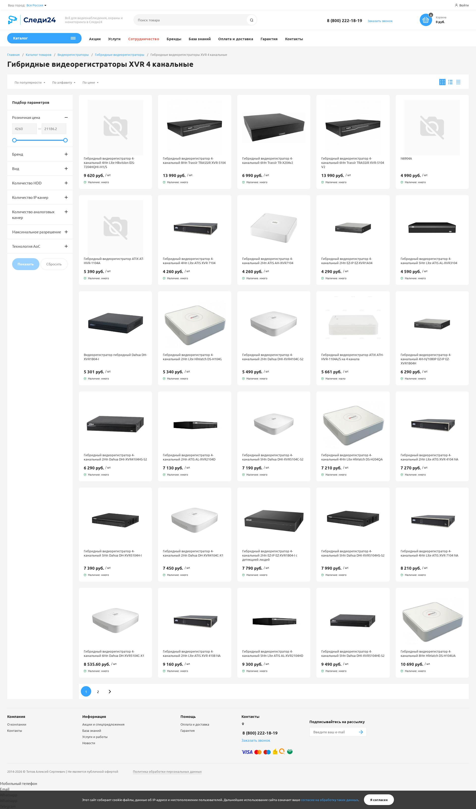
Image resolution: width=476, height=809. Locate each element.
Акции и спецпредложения (103, 724)
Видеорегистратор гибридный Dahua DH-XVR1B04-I (115, 356)
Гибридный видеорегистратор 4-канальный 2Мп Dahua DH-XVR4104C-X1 (193, 553)
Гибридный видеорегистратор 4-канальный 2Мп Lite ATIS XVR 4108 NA (192, 653)
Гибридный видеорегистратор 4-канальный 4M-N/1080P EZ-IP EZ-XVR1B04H (426, 358)
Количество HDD (27, 182)
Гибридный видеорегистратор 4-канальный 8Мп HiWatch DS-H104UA (428, 653)
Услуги (114, 38)
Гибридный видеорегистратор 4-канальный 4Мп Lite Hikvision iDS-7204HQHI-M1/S (109, 162)
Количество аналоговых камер (33, 214)
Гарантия (269, 38)
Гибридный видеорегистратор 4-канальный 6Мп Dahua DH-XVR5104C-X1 (114, 653)
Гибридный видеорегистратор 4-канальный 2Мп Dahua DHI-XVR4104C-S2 (272, 356)
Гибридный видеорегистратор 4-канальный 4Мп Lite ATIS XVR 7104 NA (429, 553)
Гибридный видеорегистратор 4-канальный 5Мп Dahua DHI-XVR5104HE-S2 (353, 653)
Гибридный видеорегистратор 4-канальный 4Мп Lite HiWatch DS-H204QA (352, 457)
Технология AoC (26, 246)
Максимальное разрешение (36, 231)
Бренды (174, 38)
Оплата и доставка (235, 38)
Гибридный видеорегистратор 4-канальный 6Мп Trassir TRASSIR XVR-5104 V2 (352, 162)
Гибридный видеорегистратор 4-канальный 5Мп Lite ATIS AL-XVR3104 (429, 260)
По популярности (28, 82)
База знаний (200, 38)
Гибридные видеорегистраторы (119, 54)
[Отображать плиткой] (442, 82)
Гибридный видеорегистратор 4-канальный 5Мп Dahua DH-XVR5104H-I (113, 553)
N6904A (406, 158)
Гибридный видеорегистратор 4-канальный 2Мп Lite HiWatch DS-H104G (192, 356)
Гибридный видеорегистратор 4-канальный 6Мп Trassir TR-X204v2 (267, 160)
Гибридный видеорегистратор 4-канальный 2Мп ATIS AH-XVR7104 (267, 260)
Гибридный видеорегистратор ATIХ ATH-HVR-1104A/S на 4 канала (352, 356)
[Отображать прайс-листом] (458, 82)
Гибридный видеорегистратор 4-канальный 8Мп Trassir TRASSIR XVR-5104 (194, 160)
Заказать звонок (380, 21)
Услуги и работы (95, 737)
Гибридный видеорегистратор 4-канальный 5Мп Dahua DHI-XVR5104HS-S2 (353, 553)
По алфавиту (62, 82)
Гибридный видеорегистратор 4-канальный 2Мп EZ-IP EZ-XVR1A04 (346, 260)
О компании (16, 724)
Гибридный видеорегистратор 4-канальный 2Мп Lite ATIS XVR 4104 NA (429, 457)
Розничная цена (26, 117)
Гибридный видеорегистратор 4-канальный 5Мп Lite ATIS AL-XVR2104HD (272, 653)
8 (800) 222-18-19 (344, 20)
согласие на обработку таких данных (329, 800)
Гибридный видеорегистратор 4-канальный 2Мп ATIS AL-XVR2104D (189, 457)
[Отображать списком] (450, 82)
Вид (15, 168)
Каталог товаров (38, 54)
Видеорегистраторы (73, 54)
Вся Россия (35, 5)
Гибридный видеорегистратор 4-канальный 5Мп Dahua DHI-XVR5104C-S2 (272, 457)
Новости (88, 743)
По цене (89, 82)
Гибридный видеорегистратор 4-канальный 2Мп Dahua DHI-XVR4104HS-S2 (115, 457)
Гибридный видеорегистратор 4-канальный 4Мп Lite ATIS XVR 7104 (189, 260)
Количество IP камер (30, 197)
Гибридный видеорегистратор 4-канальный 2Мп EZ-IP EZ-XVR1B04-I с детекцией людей (269, 555)
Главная (13, 54)
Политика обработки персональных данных (167, 771)
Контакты (294, 38)
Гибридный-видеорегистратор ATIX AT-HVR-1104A (114, 260)
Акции (95, 38)
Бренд (17, 154)
